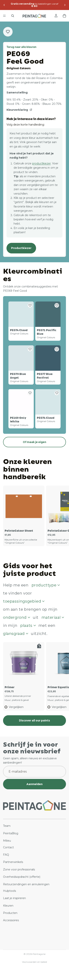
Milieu (7, 840)
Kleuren (8, 905)
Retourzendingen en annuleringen (26, 884)
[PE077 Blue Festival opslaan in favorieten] (56, 349)
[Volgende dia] (65, 5)
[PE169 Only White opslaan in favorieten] (30, 393)
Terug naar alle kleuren (21, 46)
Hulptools (9, 891)
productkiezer (41, 163)
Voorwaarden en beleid (34, 961)
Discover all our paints (34, 720)
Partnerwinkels (13, 862)
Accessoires (11, 920)
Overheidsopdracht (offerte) (21, 877)
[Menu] (4, 15)
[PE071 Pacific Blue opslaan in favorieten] (56, 305)
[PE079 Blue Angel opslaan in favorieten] (30, 349)
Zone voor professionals (19, 869)
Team (7, 826)
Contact (8, 847)
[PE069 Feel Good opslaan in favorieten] (8, 32)
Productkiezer (21, 248)
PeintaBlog (10, 833)
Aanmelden (34, 784)
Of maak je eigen (34, 442)
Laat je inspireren (14, 898)
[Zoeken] (12, 16)
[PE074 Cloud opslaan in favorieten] (30, 305)
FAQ (6, 854)
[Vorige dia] (4, 5)
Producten (10, 913)
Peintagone (39, 954)
